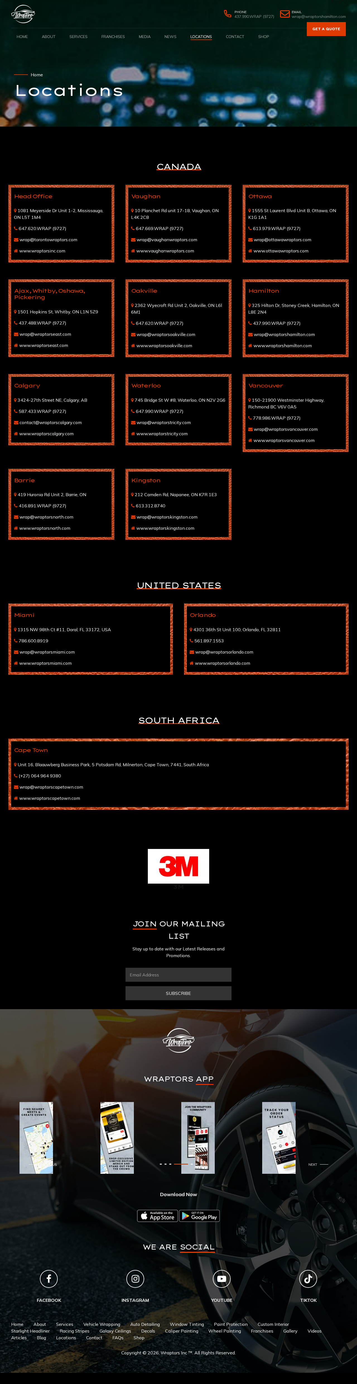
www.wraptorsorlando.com (222, 663)
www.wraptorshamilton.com (283, 345)
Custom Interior (273, 1324)
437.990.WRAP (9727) (277, 323)
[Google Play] (199, 1215)
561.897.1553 (209, 640)
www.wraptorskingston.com (165, 528)
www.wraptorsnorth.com (44, 528)
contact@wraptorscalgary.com (51, 422)
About (49, 36)
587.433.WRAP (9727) (42, 411)
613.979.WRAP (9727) (277, 228)
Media (145, 36)
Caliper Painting (181, 1331)
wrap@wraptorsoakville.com (166, 334)
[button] (44, 1164)
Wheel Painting (224, 1331)
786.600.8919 (33, 640)
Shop (263, 36)
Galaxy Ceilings (115, 1331)
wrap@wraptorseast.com (45, 334)
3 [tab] (170, 1164)
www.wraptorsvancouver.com (284, 440)
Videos (315, 1331)
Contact (235, 36)
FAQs (118, 1337)
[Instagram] (135, 1279)
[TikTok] (308, 1279)
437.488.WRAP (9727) (42, 323)
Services (78, 36)
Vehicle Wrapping (101, 1324)
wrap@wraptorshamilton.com (284, 334)
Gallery (290, 1331)
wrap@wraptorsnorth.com (46, 517)
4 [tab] (175, 1164)
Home (22, 36)
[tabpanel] (57, 1138)
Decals (148, 1331)
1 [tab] (160, 1164)
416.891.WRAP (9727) (42, 505)
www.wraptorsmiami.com (45, 663)
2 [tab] (165, 1164)
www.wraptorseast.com (43, 345)
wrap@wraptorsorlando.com (224, 652)
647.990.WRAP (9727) (160, 411)
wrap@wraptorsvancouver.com (286, 429)
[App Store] (157, 1215)
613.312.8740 (150, 505)
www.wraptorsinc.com (42, 251)
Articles (19, 1337)
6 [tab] (196, 1164)
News (171, 36)
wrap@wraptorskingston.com (167, 517)
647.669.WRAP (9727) (160, 228)
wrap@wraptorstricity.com (164, 422)
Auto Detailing (145, 1324)
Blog (41, 1337)
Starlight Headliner (30, 1331)
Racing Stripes (75, 1331)
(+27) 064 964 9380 (40, 776)
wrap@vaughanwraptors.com (167, 239)
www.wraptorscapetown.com (49, 798)
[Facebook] (49, 1279)
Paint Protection (231, 1324)
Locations (201, 36)
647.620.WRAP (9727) (42, 228)
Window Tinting (187, 1324)
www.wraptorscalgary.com (46, 433)
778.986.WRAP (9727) (277, 418)
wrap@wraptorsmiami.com (47, 652)
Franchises (113, 36)
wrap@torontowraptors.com (48, 239)
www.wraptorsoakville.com (164, 345)
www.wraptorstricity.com (162, 433)
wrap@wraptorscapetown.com (51, 787)
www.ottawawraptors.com (281, 251)
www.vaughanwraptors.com (165, 251)
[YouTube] (222, 1279)
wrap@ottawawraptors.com (282, 239)
